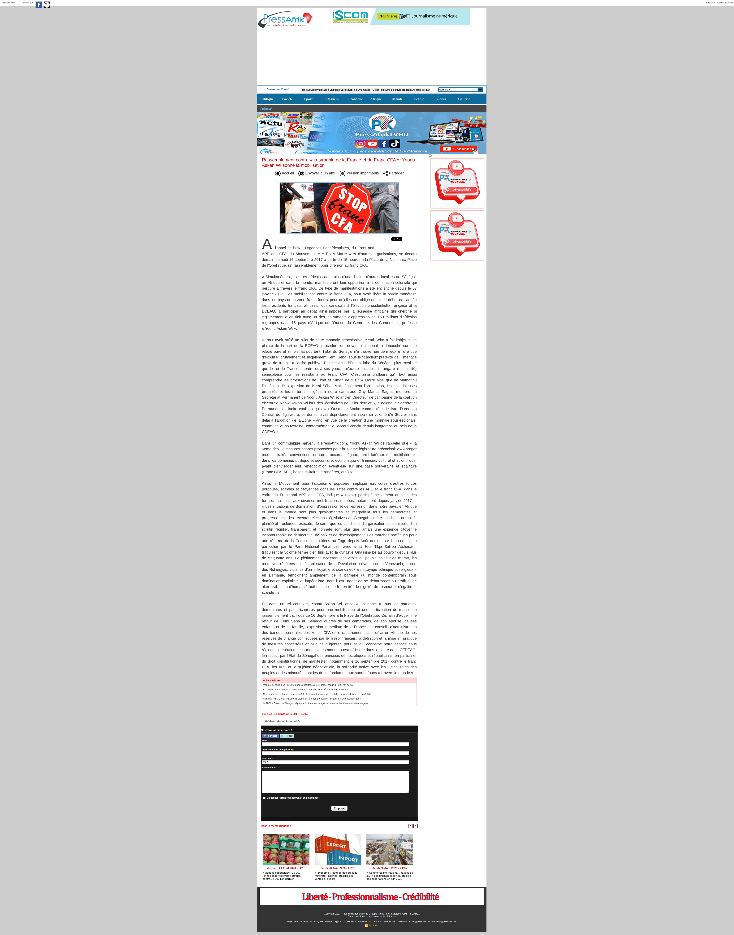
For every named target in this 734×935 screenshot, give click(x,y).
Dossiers (332, 99)
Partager (396, 173)
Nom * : (266, 740)
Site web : (267, 758)
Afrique (376, 99)
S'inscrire (710, 3)
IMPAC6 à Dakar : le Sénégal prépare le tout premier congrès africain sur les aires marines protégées (315, 703)
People (419, 99)
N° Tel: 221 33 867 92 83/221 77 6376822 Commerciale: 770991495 (375, 921)
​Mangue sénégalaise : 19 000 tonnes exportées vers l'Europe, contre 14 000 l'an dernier (308, 685)
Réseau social (8, 3)
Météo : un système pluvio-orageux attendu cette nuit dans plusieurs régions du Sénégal (375, 90)
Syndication (373, 925)
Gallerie (464, 99)
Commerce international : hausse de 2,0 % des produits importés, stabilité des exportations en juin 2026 (317, 694)
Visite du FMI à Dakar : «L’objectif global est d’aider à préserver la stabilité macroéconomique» (312, 698)
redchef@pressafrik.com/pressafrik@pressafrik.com (432, 921)
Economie (355, 99)
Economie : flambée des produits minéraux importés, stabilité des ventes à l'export (305, 689)
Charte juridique (356, 916)
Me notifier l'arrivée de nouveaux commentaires (293, 798)
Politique (267, 99)
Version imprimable (362, 173)
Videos (441, 99)
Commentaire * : (271, 767)
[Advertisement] (371, 56)
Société (287, 99)
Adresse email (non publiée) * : (279, 749)
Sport (308, 99)
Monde (397, 99)
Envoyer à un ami (319, 173)
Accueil (287, 173)
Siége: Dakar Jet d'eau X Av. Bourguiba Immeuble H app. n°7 (315, 921)
